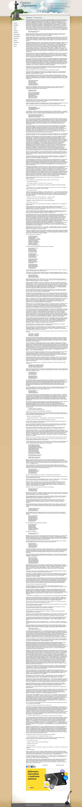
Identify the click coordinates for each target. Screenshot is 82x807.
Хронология (16, 42)
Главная (15, 23)
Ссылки (15, 44)
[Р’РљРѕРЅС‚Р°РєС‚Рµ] (26, 767)
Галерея (15, 40)
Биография (16, 24)
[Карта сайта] (67, 1)
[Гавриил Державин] (28, 6)
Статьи (15, 46)
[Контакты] (69, 1)
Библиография (17, 34)
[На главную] (65, 1)
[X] (31, 767)
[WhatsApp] (35, 767)
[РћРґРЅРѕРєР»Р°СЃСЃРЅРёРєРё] (28, 767)
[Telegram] (30, 767)
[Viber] (33, 767)
